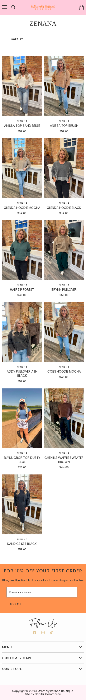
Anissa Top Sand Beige (22, 125)
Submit (17, 604)
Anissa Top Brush (64, 125)
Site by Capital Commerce (43, 694)
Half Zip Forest (22, 289)
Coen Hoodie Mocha (64, 371)
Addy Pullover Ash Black (22, 373)
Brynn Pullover (64, 289)
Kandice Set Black (22, 543)
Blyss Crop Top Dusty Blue (22, 459)
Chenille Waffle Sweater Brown (63, 459)
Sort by (17, 39)
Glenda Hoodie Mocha (22, 207)
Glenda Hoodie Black (64, 207)
